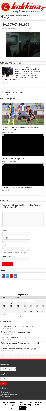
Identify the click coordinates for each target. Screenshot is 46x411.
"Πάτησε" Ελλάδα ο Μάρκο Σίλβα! (20, 16)
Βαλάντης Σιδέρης (10, 28)
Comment (7, 210)
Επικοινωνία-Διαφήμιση (9, 394)
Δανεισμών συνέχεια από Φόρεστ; (17, 188)
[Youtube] (11, 276)
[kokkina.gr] (23, 7)
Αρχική (2, 16)
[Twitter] (7, 276)
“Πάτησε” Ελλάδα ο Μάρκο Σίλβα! (14, 92)
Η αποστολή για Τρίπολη (13, 158)
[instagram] (15, 276)
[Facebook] (3, 276)
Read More (30, 408)
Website (5, 245)
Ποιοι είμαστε (5, 392)
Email (5, 238)
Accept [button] (22, 408)
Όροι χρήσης (5, 396)
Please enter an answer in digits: (14, 253)
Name (5, 231)
